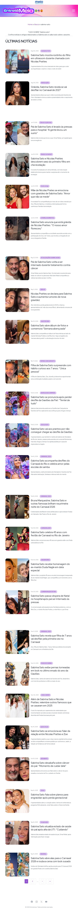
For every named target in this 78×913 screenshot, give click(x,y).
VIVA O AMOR (45, 695)
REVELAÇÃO (45, 82)
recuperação (44, 822)
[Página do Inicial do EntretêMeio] (18, 10)
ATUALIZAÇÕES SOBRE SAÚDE (50, 257)
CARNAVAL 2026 (46, 456)
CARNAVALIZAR (46, 528)
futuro (43, 790)
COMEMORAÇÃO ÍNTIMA (48, 591)
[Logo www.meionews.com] (39, 2)
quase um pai (44, 727)
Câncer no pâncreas (45, 122)
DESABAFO (44, 758)
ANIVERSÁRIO (45, 560)
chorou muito (45, 424)
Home (30, 24)
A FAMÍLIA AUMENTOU (47, 218)
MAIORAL (43, 854)
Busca (36, 24)
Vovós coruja (44, 186)
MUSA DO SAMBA (46, 663)
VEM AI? (42, 289)
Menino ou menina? (46, 154)
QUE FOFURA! (45, 321)
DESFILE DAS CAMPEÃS (48, 393)
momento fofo (45, 51)
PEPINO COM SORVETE (47, 361)
